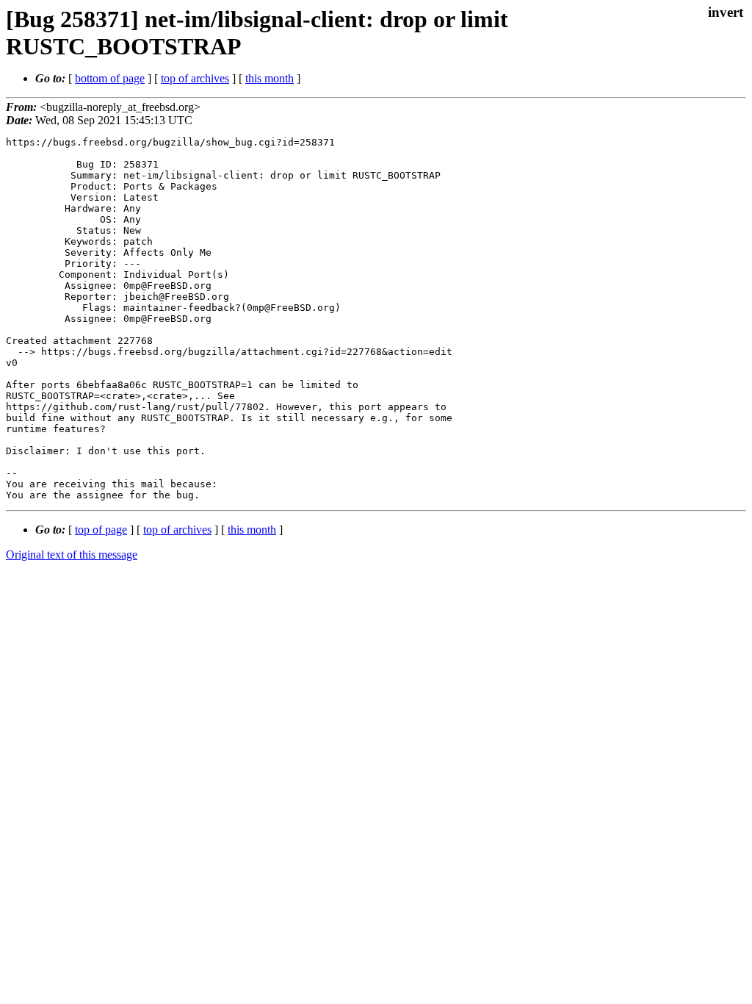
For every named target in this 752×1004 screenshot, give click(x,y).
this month (269, 78)
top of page (101, 529)
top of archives (195, 78)
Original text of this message (71, 554)
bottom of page (110, 78)
